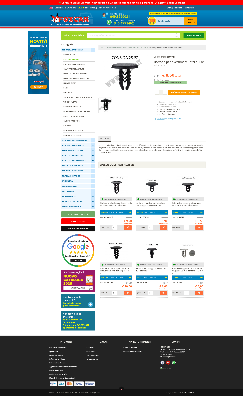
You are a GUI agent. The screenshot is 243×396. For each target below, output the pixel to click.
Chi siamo (90, 348)
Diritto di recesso (56, 370)
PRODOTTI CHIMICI (69, 186)
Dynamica (189, 392)
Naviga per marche (78, 228)
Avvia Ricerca (194, 35)
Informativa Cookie (57, 363)
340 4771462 (124, 23)
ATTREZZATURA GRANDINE (73, 145)
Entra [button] (169, 8)
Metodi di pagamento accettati (62, 378)
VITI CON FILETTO (70, 102)
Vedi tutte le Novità (78, 214)
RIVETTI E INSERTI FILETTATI (73, 116)
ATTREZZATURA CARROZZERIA (74, 140)
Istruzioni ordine (56, 355)
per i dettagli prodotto (169, 119)
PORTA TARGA (68, 191)
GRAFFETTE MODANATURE (73, 69)
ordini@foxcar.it (169, 357)
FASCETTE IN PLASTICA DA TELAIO (76, 111)
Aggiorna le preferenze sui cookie (63, 366)
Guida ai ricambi (130, 348)
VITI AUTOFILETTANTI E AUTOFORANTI (78, 97)
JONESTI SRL (165, 347)
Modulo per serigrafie (58, 374)
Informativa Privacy (57, 359)
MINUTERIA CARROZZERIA (72, 50)
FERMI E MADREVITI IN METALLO (76, 78)
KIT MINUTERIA (69, 55)
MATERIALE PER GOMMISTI (72, 166)
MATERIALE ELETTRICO (72, 135)
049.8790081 (120, 16)
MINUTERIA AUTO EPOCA (73, 130)
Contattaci (189, 8)
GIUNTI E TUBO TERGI (71, 121)
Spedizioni (53, 351)
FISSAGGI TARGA (69, 83)
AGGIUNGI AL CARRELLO (186, 92)
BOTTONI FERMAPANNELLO (74, 64)
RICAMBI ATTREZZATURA (72, 201)
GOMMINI (67, 126)
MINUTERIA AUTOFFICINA (72, 171)
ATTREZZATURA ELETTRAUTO (74, 160)
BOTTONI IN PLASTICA (72, 59)
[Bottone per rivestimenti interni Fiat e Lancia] (124, 73)
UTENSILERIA (67, 181)
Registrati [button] (178, 8)
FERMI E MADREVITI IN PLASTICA (76, 73)
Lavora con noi (92, 359)
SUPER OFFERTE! (78, 221)
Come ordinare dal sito (132, 351)
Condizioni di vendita (58, 348)
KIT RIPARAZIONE (69, 196)
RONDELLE (67, 92)
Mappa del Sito (92, 355)
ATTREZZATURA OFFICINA (72, 155)
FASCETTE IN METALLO (72, 107)
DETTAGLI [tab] (104, 138)
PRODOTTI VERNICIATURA (72, 150)
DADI (65, 88)
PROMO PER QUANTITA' (71, 206)
